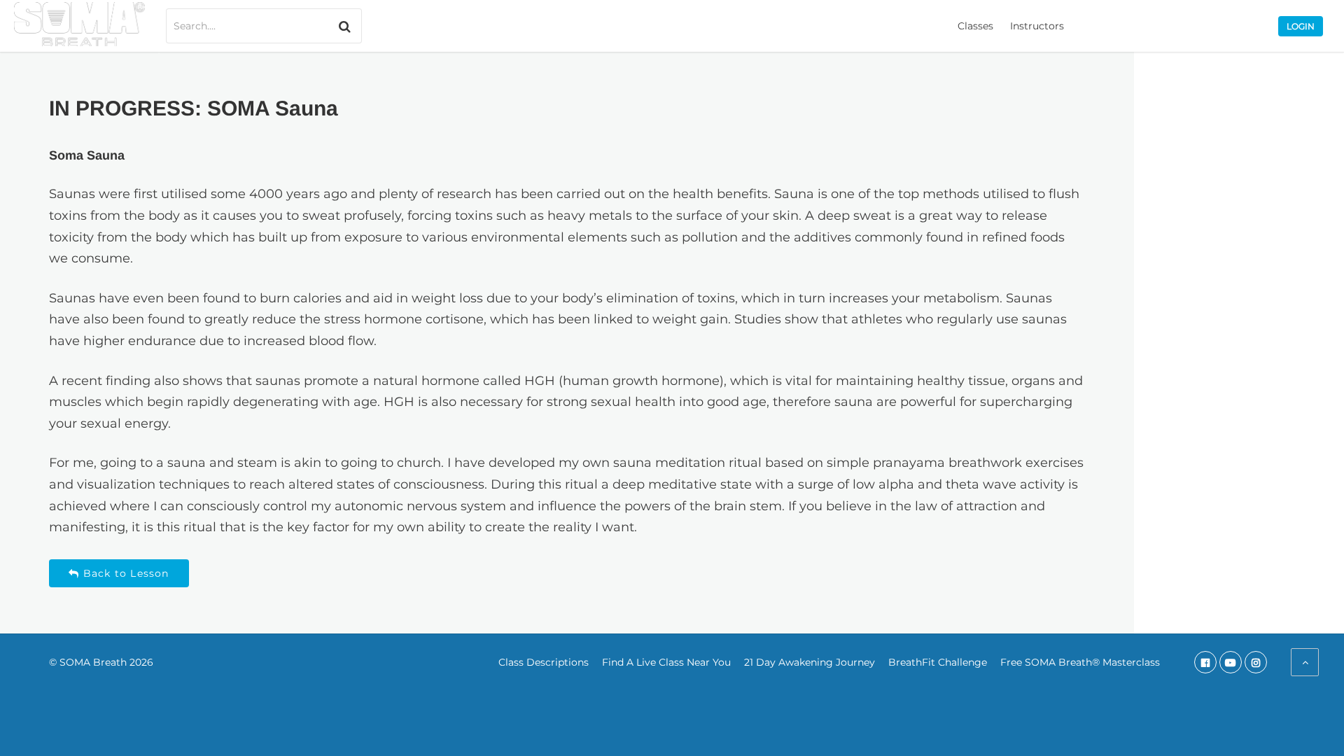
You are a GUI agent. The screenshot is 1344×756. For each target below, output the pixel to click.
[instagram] (1256, 662)
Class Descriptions (543, 662)
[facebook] (1205, 662)
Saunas (72, 194)
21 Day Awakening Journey (809, 662)
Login (1301, 26)
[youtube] (1230, 662)
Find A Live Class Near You (666, 662)
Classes (975, 26)
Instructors (1037, 26)
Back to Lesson (124, 573)
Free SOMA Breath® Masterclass (1080, 662)
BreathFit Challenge (937, 662)
